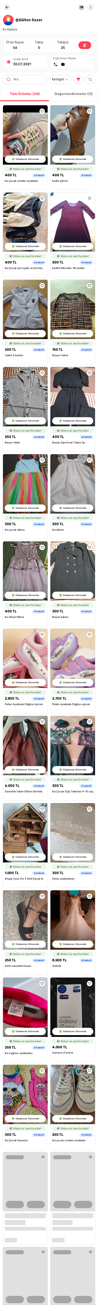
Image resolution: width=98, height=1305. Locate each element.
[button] (81, 7)
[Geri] (7, 7)
